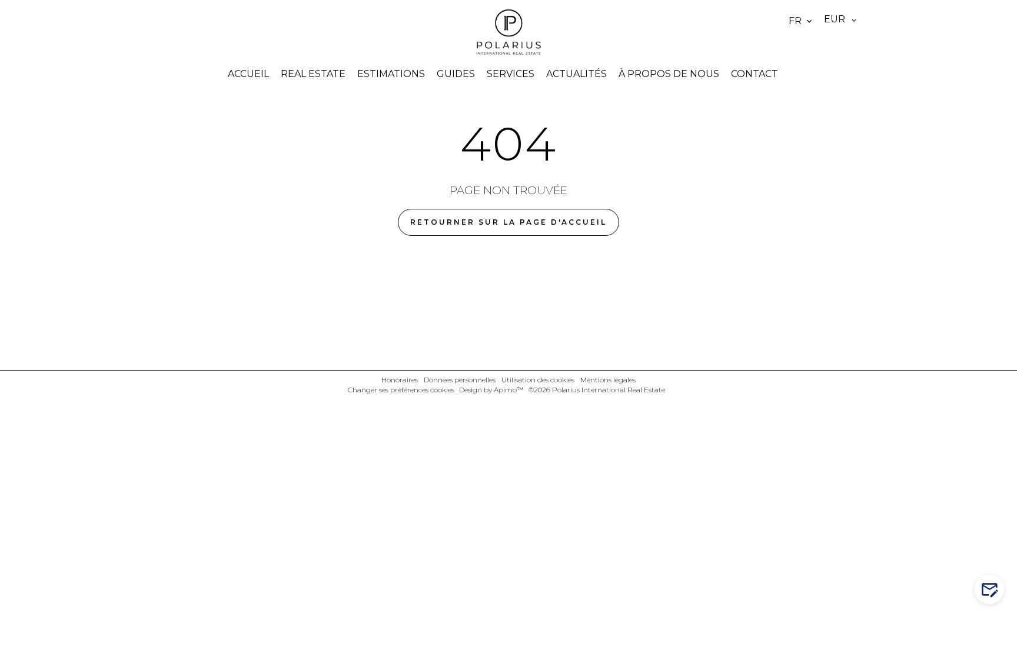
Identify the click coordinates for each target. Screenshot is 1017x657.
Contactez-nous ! (995, 589)
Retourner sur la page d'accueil (508, 222)
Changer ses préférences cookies (401, 389)
